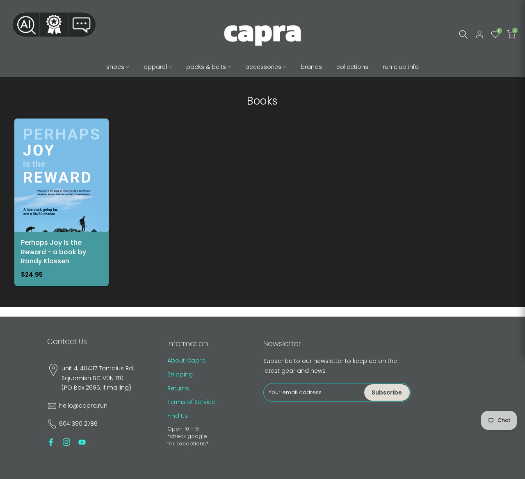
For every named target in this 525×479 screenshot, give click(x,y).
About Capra (186, 360)
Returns (178, 388)
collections (352, 67)
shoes (115, 67)
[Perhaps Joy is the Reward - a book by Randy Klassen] (61, 202)
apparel (155, 67)
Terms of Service (191, 402)
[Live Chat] (82, 24)
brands (311, 67)
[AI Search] (25, 24)
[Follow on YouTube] (82, 442)
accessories (263, 67)
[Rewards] (54, 24)
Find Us (177, 416)
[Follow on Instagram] (66, 442)
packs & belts (206, 67)
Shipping (180, 374)
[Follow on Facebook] (51, 442)
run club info (401, 67)
